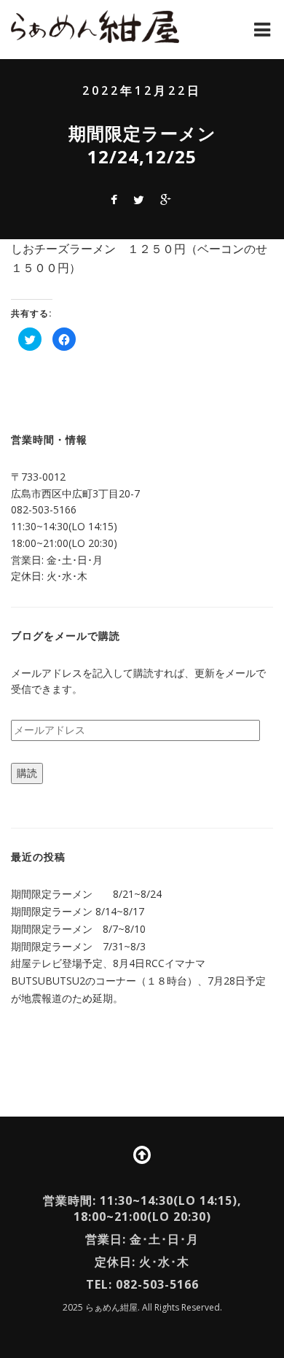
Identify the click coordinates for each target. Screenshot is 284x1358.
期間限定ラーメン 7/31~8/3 (78, 946)
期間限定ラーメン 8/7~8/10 (78, 929)
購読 (27, 773)
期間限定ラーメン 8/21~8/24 (86, 894)
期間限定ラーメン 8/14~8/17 (77, 911)
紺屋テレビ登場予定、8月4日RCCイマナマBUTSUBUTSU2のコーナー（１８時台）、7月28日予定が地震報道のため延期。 (138, 980)
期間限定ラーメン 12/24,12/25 (151, 144)
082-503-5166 (43, 509)
